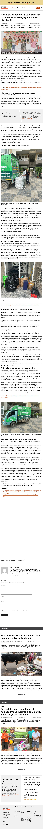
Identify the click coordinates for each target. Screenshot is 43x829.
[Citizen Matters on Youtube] (7, 824)
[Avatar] (4, 570)
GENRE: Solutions (20, 560)
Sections (24, 7)
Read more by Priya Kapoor (16, 574)
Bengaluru (3, 633)
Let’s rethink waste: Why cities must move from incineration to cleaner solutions (22, 490)
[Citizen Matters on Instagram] (4, 821)
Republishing (29, 816)
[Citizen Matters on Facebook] (7, 821)
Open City (22, 820)
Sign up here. (31, 806)
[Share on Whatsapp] (40, 62)
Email (2, 601)
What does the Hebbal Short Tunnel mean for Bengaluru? (21, 3)
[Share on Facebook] (40, 64)
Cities (13, 7)
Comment (3, 585)
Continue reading (21, 694)
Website (2, 606)
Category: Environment (10, 560)
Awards (15, 815)
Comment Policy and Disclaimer (29, 818)
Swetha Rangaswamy (16, 641)
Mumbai (3, 706)
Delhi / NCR (3, 12)
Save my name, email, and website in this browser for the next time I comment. (15, 611)
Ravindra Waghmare (7, 717)
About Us (16, 813)
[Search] (41, 7)
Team (15, 814)
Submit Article (31, 7)
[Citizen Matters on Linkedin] (4, 824)
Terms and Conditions (29, 815)
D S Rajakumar (5, 641)
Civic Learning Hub (23, 819)
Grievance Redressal (29, 821)
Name (2, 596)
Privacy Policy (30, 813)
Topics (18, 7)
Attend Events (22, 817)
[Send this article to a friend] (40, 57)
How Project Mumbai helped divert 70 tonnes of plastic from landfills (22, 305)
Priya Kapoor (5, 23)
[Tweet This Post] (40, 59)
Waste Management (34, 23)
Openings (16, 816)
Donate (37, 7)
